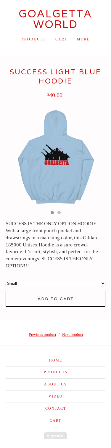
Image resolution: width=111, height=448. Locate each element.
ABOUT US (55, 384)
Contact (55, 408)
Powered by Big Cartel (55, 435)
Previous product (42, 334)
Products (33, 39)
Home (55, 360)
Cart (61, 39)
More (83, 39)
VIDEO (56, 396)
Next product (72, 334)
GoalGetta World (55, 19)
